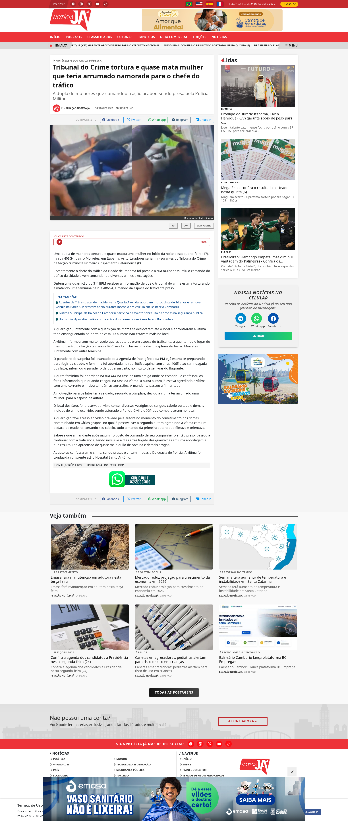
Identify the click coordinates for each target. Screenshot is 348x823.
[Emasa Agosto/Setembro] (233, 20)
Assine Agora (241, 721)
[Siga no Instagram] (81, 4)
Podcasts (74, 37)
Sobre (186, 764)
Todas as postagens (174, 692)
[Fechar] (292, 771)
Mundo (121, 759)
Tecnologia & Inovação (133, 764)
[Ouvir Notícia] (59, 242)
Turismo (122, 775)
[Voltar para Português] (189, 4)
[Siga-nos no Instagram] (200, 744)
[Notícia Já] (90, 20)
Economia (60, 775)
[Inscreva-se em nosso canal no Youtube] (219, 744)
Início (55, 37)
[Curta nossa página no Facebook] (191, 744)
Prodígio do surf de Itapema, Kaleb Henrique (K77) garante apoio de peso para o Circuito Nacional (76, 45)
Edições (199, 37)
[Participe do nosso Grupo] (132, 480)
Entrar (60, 4)
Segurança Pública (130, 770)
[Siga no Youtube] (97, 4)
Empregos (146, 37)
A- (173, 225)
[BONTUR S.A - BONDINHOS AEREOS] (258, 379)
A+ (186, 225)
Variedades (60, 764)
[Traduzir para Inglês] (199, 4)
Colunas (124, 37)
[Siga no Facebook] (73, 4)
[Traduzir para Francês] (220, 4)
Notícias (219, 37)
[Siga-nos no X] (209, 744)
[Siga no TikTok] (106, 4)
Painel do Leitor (194, 770)
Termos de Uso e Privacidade (203, 775)
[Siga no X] (89, 4)
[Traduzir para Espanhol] (210, 4)
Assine (290, 4)
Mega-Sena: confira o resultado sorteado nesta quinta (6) (196, 45)
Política (58, 759)
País (55, 770)
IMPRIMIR (204, 225)
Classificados (99, 37)
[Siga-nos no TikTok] (228, 744)
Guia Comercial (174, 37)
